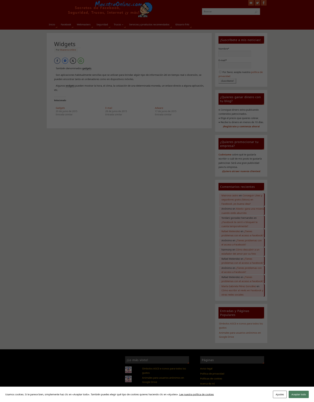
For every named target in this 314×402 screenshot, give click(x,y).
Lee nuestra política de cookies (196, 394)
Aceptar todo (298, 394)
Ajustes (280, 394)
